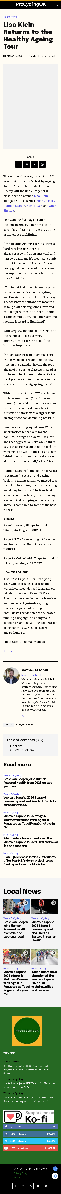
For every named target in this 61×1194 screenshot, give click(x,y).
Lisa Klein (41, 196)
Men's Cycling (10, 812)
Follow (51, 1134)
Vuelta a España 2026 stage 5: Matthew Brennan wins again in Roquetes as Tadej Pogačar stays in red (16, 983)
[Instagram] (23, 1186)
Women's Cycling (12, 775)
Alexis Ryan (34, 205)
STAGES (17, 746)
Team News (10, 17)
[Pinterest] (34, 164)
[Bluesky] (46, 1186)
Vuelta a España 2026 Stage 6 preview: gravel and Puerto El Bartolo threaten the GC (29, 801)
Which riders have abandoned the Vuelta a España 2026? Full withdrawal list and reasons (30, 842)
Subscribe (50, 1148)
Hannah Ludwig (14, 205)
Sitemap (18, 1177)
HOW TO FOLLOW (24, 750)
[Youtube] (38, 1186)
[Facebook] (18, 164)
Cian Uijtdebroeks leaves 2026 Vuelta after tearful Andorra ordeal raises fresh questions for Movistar (29, 861)
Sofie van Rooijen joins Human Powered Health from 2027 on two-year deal (28, 783)
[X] (26, 164)
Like (53, 1126)
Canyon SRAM (24, 724)
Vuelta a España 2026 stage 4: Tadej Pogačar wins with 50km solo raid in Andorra (26, 1070)
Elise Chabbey (45, 201)
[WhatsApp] (42, 164)
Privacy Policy (21, 1173)
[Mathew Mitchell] (11, 692)
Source (8, 651)
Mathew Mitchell (44, 56)
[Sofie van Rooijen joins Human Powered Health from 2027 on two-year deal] (16, 906)
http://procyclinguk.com (34, 675)
